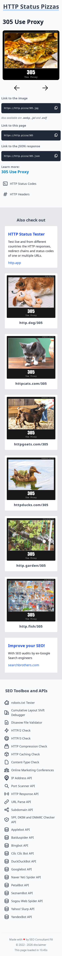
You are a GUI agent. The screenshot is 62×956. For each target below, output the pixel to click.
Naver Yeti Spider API (26, 877)
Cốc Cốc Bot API (22, 853)
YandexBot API (21, 917)
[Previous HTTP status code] (17, 88)
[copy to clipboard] (56, 108)
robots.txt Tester (23, 703)
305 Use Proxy (15, 171)
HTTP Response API (25, 794)
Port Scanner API (23, 786)
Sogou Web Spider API (27, 901)
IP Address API (21, 778)
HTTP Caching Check (25, 754)
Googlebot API (21, 869)
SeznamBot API (22, 893)
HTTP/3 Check (21, 738)
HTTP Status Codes (23, 184)
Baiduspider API (22, 837)
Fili (51, 939)
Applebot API (20, 830)
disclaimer (39, 945)
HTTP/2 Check (21, 730)
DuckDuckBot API (23, 861)
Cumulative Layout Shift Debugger (28, 712)
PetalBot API (20, 885)
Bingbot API (19, 845)
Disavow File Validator (26, 722)
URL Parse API (21, 802)
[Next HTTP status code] (45, 88)
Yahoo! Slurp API (22, 909)
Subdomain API (22, 810)
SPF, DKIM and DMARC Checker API (33, 819)
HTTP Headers (20, 194)
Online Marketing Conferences (32, 770)
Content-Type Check (25, 762)
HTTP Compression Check (29, 746)
